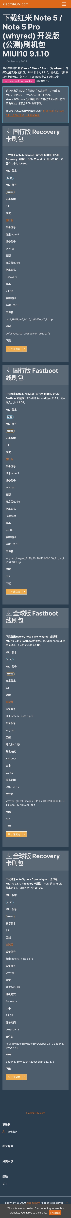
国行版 (9, 220)
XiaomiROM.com (15, 4)
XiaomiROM (33, 1202)
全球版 (9, 701)
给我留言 (13, 1131)
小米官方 (15, 348)
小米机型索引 (32, 115)
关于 (4, 1183)
